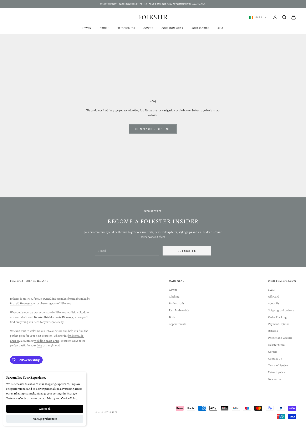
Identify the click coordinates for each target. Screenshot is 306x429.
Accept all (44, 409)
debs (39, 345)
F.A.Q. (271, 290)
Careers (272, 352)
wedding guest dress (46, 341)
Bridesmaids (126, 28)
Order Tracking (277, 317)
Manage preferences (45, 419)
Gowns (148, 28)
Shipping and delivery (281, 310)
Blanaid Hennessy (21, 303)
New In (87, 28)
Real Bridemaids (179, 310)
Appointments (177, 324)
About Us (273, 303)
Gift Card (273, 297)
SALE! (221, 28)
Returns (273, 331)
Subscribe (187, 251)
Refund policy (276, 372)
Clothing (174, 297)
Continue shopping (153, 129)
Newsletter (274, 379)
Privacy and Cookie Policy (61, 398)
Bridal (104, 28)
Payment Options (278, 324)
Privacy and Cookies (280, 338)
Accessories (200, 28)
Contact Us (275, 359)
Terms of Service (278, 365)
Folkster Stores (277, 345)
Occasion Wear (172, 28)
